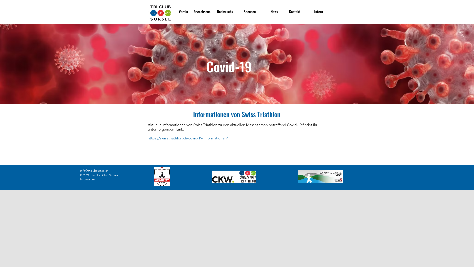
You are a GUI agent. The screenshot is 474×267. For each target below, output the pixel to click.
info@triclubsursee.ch (94, 170)
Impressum (87, 179)
